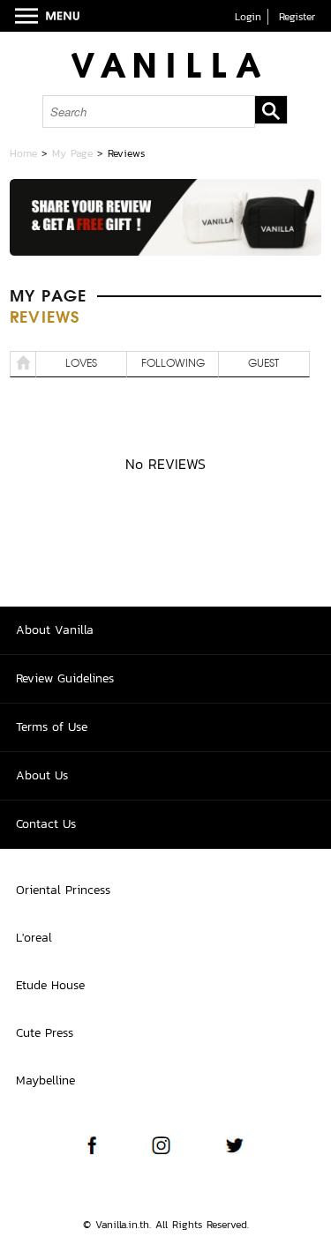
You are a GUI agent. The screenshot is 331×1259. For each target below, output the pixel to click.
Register (297, 17)
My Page (72, 153)
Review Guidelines (65, 678)
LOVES (81, 364)
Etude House (50, 985)
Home (23, 153)
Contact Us (46, 824)
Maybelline (45, 1080)
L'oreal (34, 937)
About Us (42, 775)
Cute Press (44, 1033)
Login (248, 17)
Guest (263, 364)
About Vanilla (55, 630)
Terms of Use (51, 727)
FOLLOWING (173, 364)
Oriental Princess (63, 890)
